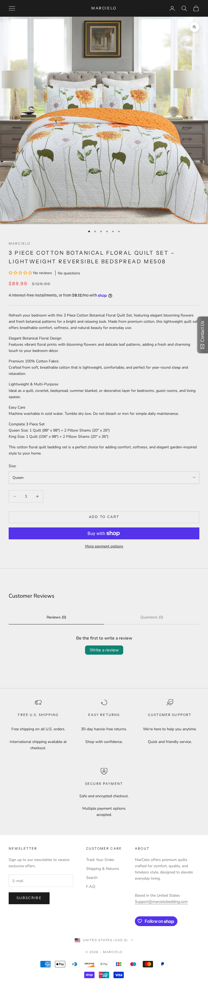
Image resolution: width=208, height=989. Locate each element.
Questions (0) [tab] (151, 617)
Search (92, 877)
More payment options (104, 546)
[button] (21, 272)
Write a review (104, 650)
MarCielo (19, 243)
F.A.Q (90, 886)
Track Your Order (100, 859)
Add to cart (104, 516)
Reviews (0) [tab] (56, 617)
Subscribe (29, 898)
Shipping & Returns (102, 868)
